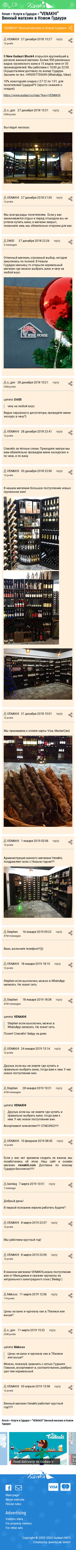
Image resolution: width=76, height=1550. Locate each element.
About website (15, 1499)
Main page (12, 1495)
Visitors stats (14, 1519)
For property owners (19, 1523)
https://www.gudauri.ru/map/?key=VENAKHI (32, 95)
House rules (13, 1504)
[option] (38, 1448)
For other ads (14, 1528)
